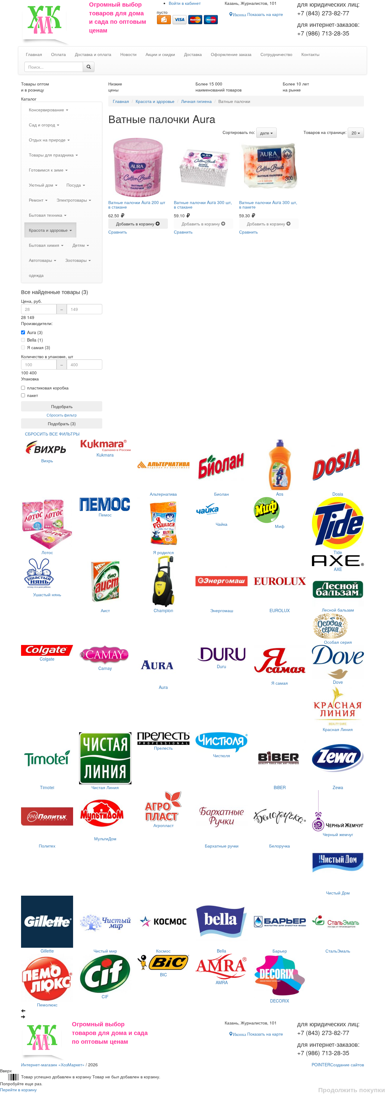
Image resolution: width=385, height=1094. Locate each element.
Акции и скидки (160, 54)
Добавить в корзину (136, 224)
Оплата (58, 54)
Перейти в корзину (18, 1089)
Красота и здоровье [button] (49, 230)
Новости (128, 54)
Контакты (310, 54)
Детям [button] (79, 245)
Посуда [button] (74, 185)
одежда (36, 275)
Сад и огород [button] (42, 125)
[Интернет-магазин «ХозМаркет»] (52, 23)
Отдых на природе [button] (48, 140)
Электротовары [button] (72, 200)
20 (355, 133)
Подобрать (61, 406)
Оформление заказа (231, 54)
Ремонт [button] (37, 200)
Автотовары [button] (41, 260)
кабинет (185, 3)
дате (265, 133)
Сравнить (117, 232)
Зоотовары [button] (76, 260)
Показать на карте (258, 14)
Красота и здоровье (155, 101)
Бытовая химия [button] (44, 245)
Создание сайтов (338, 1064)
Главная (121, 101)
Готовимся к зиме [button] (47, 170)
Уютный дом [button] (41, 185)
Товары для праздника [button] (52, 155)
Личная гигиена (196, 101)
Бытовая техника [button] (46, 215)
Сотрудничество (276, 54)
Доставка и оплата (93, 54)
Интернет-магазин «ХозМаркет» (53, 1064)
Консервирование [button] (47, 110)
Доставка (193, 54)
